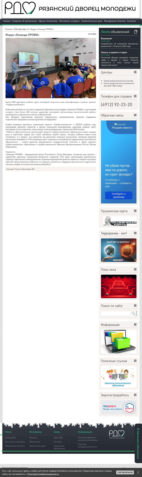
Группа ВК (58, 437)
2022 (16, 29)
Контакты (131, 21)
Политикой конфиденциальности (43, 474)
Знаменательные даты (91, 21)
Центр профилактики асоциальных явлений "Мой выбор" (119, 84)
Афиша (42, 21)
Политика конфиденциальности (87, 445)
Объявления (34, 441)
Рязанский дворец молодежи (15, 467)
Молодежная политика (114, 21)
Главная (6, 21)
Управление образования (59, 446)
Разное (17, 169)
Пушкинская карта (37, 445)
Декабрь (22, 29)
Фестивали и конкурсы (15, 441)
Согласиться (125, 472)
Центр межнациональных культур (118, 80)
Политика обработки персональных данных (88, 438)
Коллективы (52, 21)
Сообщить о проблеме (119, 195)
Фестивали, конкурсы (69, 21)
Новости (33, 437)
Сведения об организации (24, 21)
